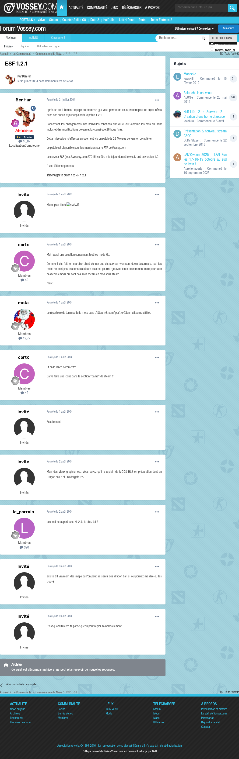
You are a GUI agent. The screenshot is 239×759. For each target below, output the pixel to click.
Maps (156, 718)
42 (26, 280)
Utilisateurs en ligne (48, 46)
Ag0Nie (188, 98)
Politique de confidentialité (96, 751)
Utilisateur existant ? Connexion (193, 29)
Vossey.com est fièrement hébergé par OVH (134, 751)
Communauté (97, 8)
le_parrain (23, 511)
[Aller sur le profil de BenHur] (10, 79)
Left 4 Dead (126, 20)
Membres (63, 718)
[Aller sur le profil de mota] (24, 319)
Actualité (76, 8)
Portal (142, 20)
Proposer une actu (20, 722)
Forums (8, 46)
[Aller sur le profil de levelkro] (177, 114)
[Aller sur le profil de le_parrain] (24, 528)
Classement (58, 38)
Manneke (190, 74)
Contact (205, 727)
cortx (23, 244)
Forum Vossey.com (23, 29)
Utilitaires (158, 722)
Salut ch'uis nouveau (197, 93)
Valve (41, 20)
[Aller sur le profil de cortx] (24, 261)
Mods (109, 713)
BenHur (26, 76)
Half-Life (109, 20)
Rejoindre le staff (210, 722)
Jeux (114, 8)
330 (26, 547)
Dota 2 (94, 20)
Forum (61, 709)
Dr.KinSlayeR (192, 140)
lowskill (188, 79)
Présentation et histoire (214, 709)
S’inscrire (228, 28)
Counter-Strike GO (74, 20)
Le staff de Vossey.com (214, 713)
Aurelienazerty (193, 169)
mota (23, 302)
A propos (152, 8)
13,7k (26, 338)
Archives (15, 713)
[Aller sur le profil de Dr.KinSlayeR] (177, 134)
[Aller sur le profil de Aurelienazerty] (177, 157)
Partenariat (207, 718)
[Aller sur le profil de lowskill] (177, 77)
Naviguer (11, 38)
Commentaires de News (59, 81)
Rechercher (16, 718)
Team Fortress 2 (161, 20)
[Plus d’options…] (157, 100)
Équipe (25, 46)
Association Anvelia (68, 746)
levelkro (189, 121)
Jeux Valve (112, 709)
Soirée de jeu (65, 713)
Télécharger (131, 8)
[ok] (232, 8)
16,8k (26, 141)
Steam (53, 20)
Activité (33, 38)
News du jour (17, 709)
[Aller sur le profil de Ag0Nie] (177, 96)
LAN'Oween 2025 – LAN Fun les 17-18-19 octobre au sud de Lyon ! (205, 159)
